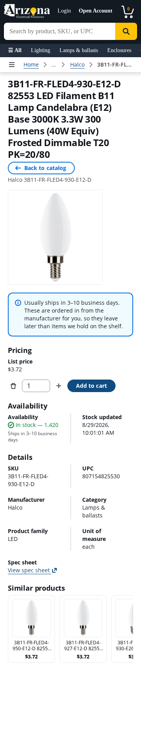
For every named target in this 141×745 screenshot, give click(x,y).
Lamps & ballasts (79, 50)
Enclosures (119, 50)
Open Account (95, 11)
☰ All (15, 50)
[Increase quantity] (58, 386)
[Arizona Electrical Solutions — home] (27, 11)
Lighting (40, 50)
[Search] (126, 31)
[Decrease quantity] (13, 386)
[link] (116, 65)
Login (64, 11)
